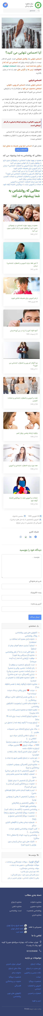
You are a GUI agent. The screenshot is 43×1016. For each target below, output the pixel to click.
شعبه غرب (20, 931)
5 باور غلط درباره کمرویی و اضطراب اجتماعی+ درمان (22, 165)
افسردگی (18, 985)
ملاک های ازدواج (15, 968)
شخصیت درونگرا (15, 977)
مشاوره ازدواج (16, 902)
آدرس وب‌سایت (36, 604)
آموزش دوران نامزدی (13, 964)
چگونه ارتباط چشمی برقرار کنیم (30, 179)
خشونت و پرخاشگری (13, 981)
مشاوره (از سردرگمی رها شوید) (24, 655)
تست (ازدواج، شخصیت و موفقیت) (22, 664)
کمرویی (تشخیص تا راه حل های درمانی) (24, 519)
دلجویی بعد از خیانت (17, 865)
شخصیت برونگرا (35, 981)
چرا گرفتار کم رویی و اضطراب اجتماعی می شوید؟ (23, 173)
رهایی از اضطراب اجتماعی (31, 878)
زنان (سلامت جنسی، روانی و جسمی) (21, 668)
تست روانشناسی (15, 910)
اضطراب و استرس (34, 993)
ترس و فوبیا (36, 1000)
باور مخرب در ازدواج (33, 968)
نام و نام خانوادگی (35, 581)
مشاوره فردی (36, 915)
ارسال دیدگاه (34, 617)
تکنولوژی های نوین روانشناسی (26, 632)
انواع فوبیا (33, 862)
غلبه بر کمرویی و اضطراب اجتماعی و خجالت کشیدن (22, 176)
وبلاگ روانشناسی (31, 635)
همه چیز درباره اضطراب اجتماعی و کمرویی (26, 181)
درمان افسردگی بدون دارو (30, 875)
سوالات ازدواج (36, 964)
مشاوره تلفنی (17, 906)
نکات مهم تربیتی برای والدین (30, 871)
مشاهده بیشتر (20, 149)
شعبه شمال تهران (17, 928)
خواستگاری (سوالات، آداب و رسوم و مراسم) (21, 742)
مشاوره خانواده (36, 902)
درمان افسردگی (16, 875)
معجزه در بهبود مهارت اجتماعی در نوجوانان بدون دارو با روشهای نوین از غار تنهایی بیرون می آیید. (22, 161)
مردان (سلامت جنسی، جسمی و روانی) (21, 671)
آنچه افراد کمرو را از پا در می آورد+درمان (26, 171)
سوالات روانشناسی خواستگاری (29, 868)
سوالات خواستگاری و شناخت (16, 862)
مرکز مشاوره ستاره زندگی (29, 5)
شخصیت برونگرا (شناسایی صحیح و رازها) (19, 812)
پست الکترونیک (36, 592)
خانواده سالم (16, 972)
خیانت (38, 977)
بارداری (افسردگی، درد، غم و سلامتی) (21, 674)
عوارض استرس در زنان (15, 878)
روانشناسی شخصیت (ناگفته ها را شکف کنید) (21, 809)
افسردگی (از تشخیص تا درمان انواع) (28, 523)
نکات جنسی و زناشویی (32, 972)
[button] (5, 5)
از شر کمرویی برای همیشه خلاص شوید (27, 168)
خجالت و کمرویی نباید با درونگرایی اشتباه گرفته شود (22, 184)
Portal (26, 1009)
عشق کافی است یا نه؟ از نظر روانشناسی (20, 652)
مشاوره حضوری (35, 906)
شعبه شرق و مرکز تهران (15, 925)
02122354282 (32, 951)
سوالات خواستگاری (32, 865)
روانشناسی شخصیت (34, 910)
